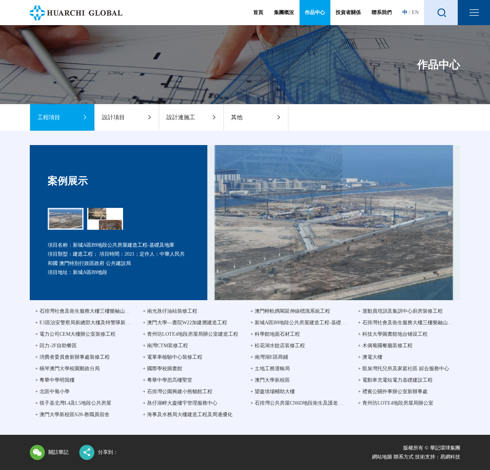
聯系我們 (382, 12)
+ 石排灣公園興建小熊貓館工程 (177, 391)
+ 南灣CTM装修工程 (165, 345)
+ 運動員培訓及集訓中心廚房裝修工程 (400, 311)
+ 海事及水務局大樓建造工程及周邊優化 (187, 414)
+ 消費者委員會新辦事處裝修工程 (72, 357)
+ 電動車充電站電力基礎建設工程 (395, 380)
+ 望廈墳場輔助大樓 (272, 391)
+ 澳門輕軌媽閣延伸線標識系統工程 (290, 311)
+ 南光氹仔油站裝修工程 (170, 311)
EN (415, 12)
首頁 (258, 12)
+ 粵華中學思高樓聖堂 (167, 380)
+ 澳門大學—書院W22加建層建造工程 (185, 322)
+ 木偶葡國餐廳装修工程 (385, 345)
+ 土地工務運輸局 (270, 368)
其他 (236, 117)
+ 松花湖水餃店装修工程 (277, 345)
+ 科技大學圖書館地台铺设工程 (393, 334)
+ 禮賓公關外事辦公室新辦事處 (393, 391)
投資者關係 (348, 12)
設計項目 (113, 117)
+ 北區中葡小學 (52, 391)
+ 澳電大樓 (370, 357)
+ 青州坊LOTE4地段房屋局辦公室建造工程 (190, 334)
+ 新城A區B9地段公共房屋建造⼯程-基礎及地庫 (303, 322)
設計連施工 (180, 117)
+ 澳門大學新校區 (270, 380)
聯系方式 (404, 457)
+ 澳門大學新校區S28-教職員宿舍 (72, 414)
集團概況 (284, 12)
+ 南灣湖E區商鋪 (269, 357)
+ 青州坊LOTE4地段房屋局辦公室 (395, 403)
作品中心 (315, 12)
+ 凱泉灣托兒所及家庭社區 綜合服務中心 (403, 368)
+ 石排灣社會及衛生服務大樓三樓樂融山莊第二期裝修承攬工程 (105, 311)
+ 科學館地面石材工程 (275, 334)
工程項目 (48, 117)
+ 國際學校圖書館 (162, 368)
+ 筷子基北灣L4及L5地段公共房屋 (73, 403)
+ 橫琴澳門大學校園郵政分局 (67, 368)
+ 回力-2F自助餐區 (56, 345)
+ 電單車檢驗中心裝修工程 (172, 357)
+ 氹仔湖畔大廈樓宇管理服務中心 (180, 403)
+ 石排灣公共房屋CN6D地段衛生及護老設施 (299, 403)
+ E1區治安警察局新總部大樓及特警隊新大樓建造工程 (95, 322)
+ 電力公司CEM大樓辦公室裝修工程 (75, 334)
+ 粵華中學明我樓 (55, 380)
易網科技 (450, 457)
